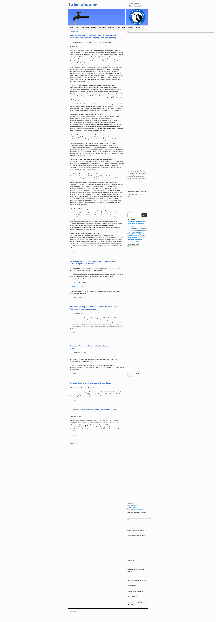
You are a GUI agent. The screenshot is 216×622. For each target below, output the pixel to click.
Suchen (129, 212)
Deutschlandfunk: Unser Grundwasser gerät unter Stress (90, 383)
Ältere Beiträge (74, 31)
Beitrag (74, 373)
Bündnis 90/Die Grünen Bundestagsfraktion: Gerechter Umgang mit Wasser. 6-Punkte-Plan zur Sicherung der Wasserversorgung (93, 36)
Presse (118, 27)
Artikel (74, 283)
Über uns (138, 27)
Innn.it (128, 196)
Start (71, 27)
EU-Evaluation (76, 287)
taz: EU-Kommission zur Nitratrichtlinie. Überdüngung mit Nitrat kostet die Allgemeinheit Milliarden (93, 262)
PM (73, 297)
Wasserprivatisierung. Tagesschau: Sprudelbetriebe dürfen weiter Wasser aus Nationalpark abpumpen (93, 308)
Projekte (77, 27)
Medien (124, 27)
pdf (73, 252)
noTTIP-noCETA (102, 27)
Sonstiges (130, 27)
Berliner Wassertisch (83, 4)
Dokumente (111, 27)
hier (130, 194)
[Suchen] (144, 215)
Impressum (73, 611)
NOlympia (93, 27)
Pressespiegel (139, 509)
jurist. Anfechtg (85, 27)
